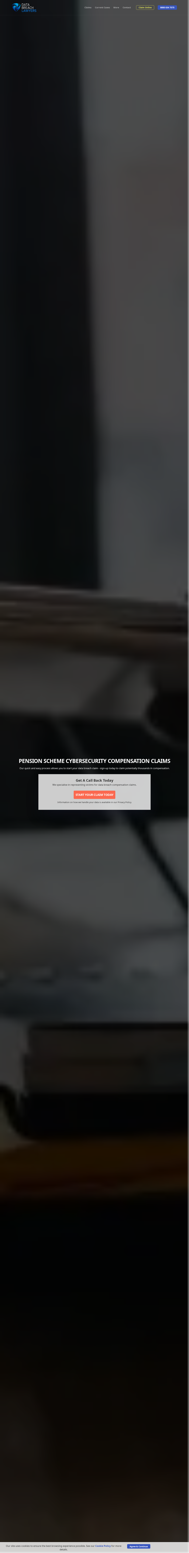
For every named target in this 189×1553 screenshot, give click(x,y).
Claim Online (145, 7)
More (116, 7)
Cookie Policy (103, 1546)
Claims (87, 7)
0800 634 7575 (167, 7)
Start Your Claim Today (94, 795)
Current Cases (102, 7)
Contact (127, 7)
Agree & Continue (139, 1546)
